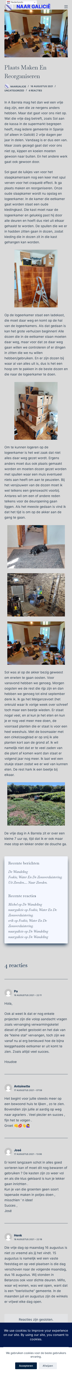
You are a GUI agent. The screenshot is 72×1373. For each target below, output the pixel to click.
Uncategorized (14, 90)
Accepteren (26, 1365)
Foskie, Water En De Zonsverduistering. (35, 877)
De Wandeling (18, 872)
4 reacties (35, 90)
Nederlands (16, 2)
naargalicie (16, 910)
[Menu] (66, 6)
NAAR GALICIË (33, 6)
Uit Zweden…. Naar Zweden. (27, 882)
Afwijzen (48, 1365)
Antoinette (22, 1086)
